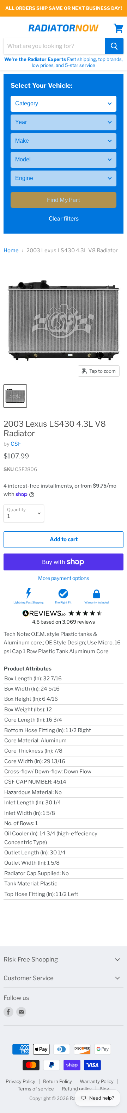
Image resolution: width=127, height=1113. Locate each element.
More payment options (63, 578)
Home (11, 251)
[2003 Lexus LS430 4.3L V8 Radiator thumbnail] (15, 396)
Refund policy (77, 1089)
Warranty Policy (97, 1081)
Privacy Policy (20, 1081)
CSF (16, 444)
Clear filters (64, 218)
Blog (104, 1089)
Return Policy (57, 1081)
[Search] (114, 46)
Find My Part (63, 200)
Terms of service (36, 1089)
